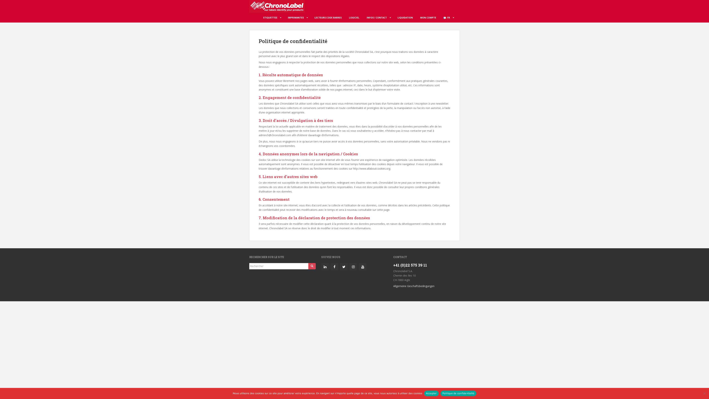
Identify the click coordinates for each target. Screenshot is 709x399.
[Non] (704, 393)
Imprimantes (296, 17)
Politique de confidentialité (458, 393)
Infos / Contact (377, 17)
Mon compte (428, 17)
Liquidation (405, 17)
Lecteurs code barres (328, 17)
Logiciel (354, 17)
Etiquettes (270, 17)
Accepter (431, 393)
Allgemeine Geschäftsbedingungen (413, 286)
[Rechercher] (312, 266)
